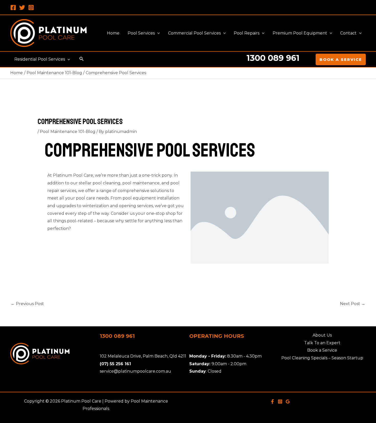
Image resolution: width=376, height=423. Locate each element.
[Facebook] (13, 7)
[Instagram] (31, 7)
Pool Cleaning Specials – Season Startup (322, 357)
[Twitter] (22, 7)
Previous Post (27, 303)
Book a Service (322, 350)
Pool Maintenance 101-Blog (67, 131)
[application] (157, 33)
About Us (322, 335)
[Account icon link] (308, 59)
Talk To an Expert (322, 342)
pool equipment (139, 198)
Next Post (352, 303)
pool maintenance (141, 183)
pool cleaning (106, 183)
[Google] (287, 401)
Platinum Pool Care (73, 175)
